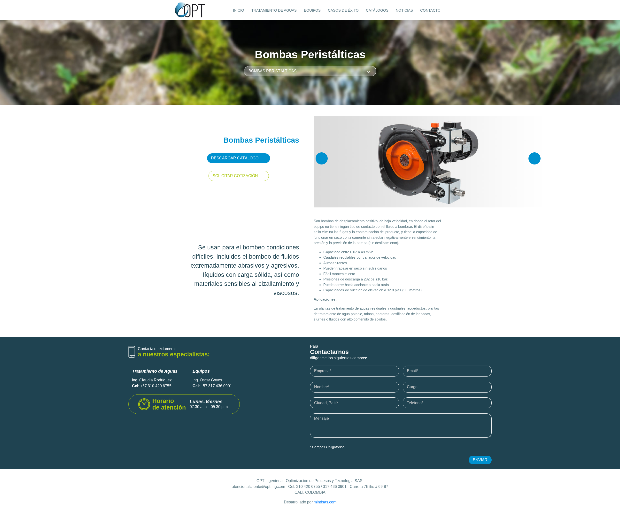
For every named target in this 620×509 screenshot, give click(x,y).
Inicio (238, 10)
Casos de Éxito (343, 10)
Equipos (312, 10)
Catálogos (377, 10)
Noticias (404, 10)
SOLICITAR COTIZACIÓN (235, 176)
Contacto (430, 10)
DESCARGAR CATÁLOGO (234, 158)
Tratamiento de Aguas (274, 10)
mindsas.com (325, 502)
